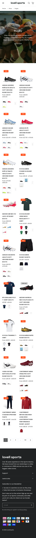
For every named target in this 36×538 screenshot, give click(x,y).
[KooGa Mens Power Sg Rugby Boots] (26, 159)
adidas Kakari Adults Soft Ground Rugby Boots (8, 131)
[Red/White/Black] (21, 313)
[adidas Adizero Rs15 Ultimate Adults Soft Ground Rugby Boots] (9, 159)
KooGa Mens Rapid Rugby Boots (26, 336)
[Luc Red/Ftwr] (9, 101)
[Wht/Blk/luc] (21, 106)
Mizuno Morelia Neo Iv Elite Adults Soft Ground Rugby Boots (26, 301)
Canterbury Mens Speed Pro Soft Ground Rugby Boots (26, 375)
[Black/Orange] (21, 344)
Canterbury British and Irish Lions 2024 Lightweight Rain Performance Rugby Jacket (26, 418)
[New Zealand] (26, 233)
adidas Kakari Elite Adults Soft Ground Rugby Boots (25, 88)
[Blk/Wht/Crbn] (9, 142)
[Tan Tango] (26, 390)
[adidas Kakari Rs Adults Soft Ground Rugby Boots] (9, 245)
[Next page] (30, 440)
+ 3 (15, 103)
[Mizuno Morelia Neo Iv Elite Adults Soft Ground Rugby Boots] (26, 288)
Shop (10, 8)
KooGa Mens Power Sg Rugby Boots (25, 171)
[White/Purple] (4, 232)
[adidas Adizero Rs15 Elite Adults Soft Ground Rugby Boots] (9, 76)
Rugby (16, 8)
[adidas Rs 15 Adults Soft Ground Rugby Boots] (26, 118)
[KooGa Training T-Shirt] (9, 326)
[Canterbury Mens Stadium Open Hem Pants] (9, 403)
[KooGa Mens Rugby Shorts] (26, 245)
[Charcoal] (4, 349)
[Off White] (21, 185)
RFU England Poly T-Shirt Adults (9, 299)
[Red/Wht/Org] (21, 142)
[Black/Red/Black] (26, 313)
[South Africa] (26, 228)
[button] (3, 3)
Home (4, 8)
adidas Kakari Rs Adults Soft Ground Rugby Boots (8, 258)
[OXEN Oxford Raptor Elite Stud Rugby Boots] (9, 362)
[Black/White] (4, 101)
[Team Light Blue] (4, 142)
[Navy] (26, 264)
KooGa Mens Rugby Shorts (24, 256)
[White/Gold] (4, 227)
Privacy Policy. (23, 509)
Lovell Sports (10, 530)
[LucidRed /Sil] (4, 147)
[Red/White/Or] (4, 187)
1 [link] (5, 440)
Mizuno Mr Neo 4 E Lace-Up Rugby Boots (9, 216)
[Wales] (21, 228)
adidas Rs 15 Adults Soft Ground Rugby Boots (25, 131)
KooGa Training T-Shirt (9, 336)
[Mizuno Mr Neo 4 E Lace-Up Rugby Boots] (9, 204)
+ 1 (15, 144)
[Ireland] (21, 233)
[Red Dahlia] (21, 385)
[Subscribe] (31, 505)
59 (25, 440)
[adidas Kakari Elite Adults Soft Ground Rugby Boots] (26, 76)
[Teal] (26, 180)
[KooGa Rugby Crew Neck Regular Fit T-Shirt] (26, 204)
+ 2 (32, 144)
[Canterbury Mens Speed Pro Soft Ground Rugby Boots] (26, 362)
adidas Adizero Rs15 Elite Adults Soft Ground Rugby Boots (8, 88)
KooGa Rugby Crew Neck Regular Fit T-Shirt (24, 217)
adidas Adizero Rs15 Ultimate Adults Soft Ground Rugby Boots (8, 173)
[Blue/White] (9, 227)
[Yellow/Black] (4, 106)
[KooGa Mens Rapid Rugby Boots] (26, 326)
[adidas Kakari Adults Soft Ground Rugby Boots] (9, 118)
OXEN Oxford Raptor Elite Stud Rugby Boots (9, 374)
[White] (21, 269)
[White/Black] (9, 147)
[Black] (21, 264)
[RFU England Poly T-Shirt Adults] (9, 288)
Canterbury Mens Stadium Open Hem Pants (9, 414)
